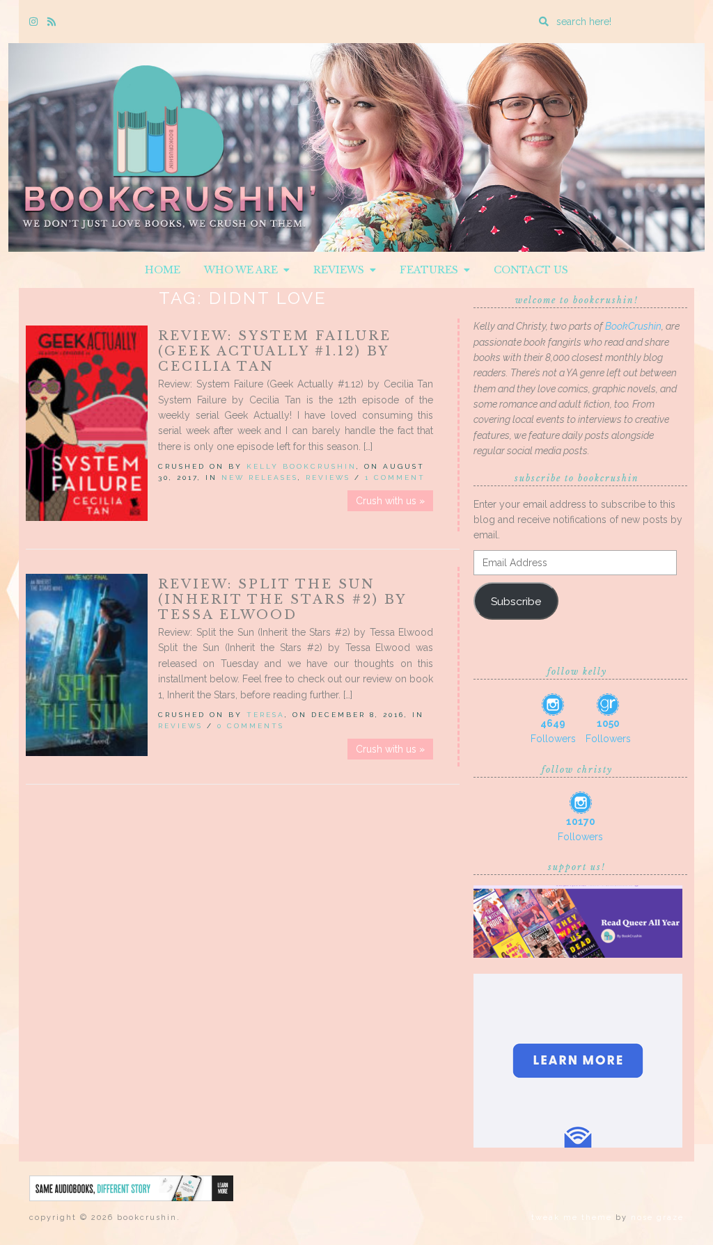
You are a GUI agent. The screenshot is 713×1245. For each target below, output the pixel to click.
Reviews (341, 270)
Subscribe (516, 601)
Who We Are (243, 270)
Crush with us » (390, 500)
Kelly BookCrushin (301, 466)
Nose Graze (657, 1217)
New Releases (259, 477)
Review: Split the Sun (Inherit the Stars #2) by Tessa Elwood (282, 599)
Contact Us (531, 270)
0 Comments (250, 726)
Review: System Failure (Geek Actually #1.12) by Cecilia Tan (274, 351)
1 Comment (395, 477)
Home (162, 270)
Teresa (265, 714)
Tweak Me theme (571, 1217)
